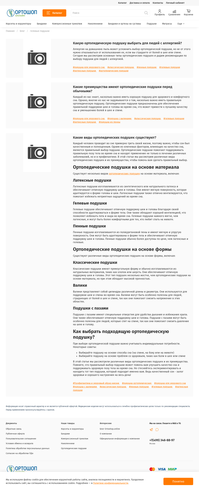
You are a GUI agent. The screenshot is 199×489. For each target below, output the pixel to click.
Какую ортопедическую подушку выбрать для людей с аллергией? (127, 43)
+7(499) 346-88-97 (162, 440)
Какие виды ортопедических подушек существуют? (114, 137)
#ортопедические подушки (113, 70)
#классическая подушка (121, 67)
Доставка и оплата (140, 2)
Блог (22, 31)
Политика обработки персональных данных (27, 448)
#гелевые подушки (169, 67)
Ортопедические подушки (74, 448)
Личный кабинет (175, 2)
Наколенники (95, 23)
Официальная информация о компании (120, 438)
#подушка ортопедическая (137, 383)
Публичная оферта (15, 433)
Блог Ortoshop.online (110, 429)
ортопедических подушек (124, 173)
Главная (10, 31)
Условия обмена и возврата (19, 443)
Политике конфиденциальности (110, 483)
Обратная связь (13, 429)
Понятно (178, 481)
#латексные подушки (85, 70)
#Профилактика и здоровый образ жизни (96, 383)
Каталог (122, 2)
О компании (106, 433)
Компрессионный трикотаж (74, 438)
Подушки (152, 23)
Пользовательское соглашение (21, 438)
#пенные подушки (147, 67)
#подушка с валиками (120, 118)
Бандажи (42, 23)
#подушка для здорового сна (89, 67)
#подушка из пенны (109, 122)
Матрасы (167, 23)
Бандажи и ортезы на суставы (124, 23)
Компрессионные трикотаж (67, 23)
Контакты (158, 2)
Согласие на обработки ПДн (19, 453)
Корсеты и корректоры (18, 23)
